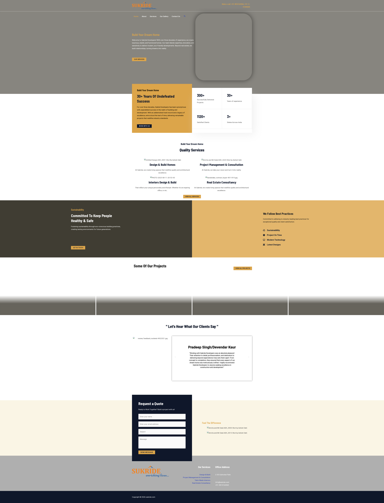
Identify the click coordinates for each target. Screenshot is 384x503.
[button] (175, 357)
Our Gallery (164, 16)
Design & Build (205, 475)
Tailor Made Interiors (202, 480)
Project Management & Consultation (196, 477)
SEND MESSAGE (146, 452)
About (144, 16)
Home (136, 16)
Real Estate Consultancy (201, 483)
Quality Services (192, 150)
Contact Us (176, 16)
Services (153, 16)
